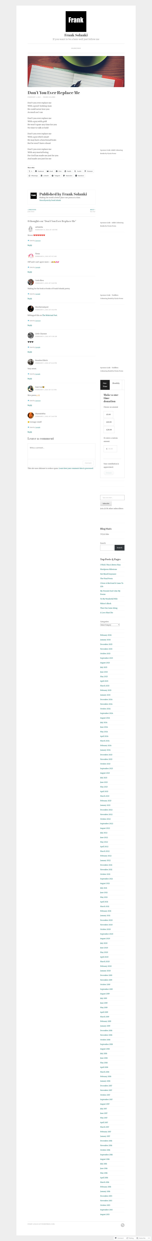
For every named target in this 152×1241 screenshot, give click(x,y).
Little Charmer (41, 334)
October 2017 (105, 1095)
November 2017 (106, 1090)
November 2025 (106, 649)
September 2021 (106, 879)
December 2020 (106, 920)
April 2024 (104, 736)
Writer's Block (105, 603)
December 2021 (106, 865)
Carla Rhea (39, 280)
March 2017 (104, 1127)
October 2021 (105, 874)
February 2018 (105, 1076)
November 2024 (106, 704)
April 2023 (104, 791)
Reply (30, 245)
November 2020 (106, 925)
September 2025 (106, 658)
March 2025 (104, 686)
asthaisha (39, 227)
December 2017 (106, 1086)
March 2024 (105, 741)
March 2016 (104, 1182)
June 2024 (104, 727)
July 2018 (103, 1053)
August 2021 (105, 883)
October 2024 (105, 709)
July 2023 (103, 778)
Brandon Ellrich (41, 360)
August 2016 (105, 1159)
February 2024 (105, 745)
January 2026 (105, 640)
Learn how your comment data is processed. (76, 468)
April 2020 (104, 957)
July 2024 (103, 722)
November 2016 (106, 1145)
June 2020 (104, 948)
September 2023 (106, 768)
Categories (104, 622)
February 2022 (105, 856)
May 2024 (104, 732)
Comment (88, 463)
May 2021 (104, 897)
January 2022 (105, 860)
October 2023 (105, 764)
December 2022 (106, 810)
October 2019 (105, 985)
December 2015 (106, 1196)
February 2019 (105, 1021)
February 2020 (106, 966)
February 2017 (105, 1132)
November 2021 (106, 870)
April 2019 (104, 1012)
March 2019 (104, 1017)
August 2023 (105, 773)
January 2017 (105, 1136)
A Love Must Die (106, 613)
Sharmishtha (40, 414)
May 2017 (103, 1118)
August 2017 (105, 1104)
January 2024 (105, 750)
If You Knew (32, 210)
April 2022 (104, 847)
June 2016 (103, 1168)
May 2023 (104, 787)
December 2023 (106, 755)
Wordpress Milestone (108, 569)
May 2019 (104, 1008)
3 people (37, 294)
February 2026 (105, 635)
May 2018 (104, 1063)
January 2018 (105, 1081)
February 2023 (105, 801)
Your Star (92, 210)
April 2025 (104, 681)
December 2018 (106, 1030)
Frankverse (76, 48)
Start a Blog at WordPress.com (41, 1224)
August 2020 (105, 939)
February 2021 (105, 911)
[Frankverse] (122, 1225)
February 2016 (105, 1187)
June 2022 (104, 837)
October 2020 (105, 929)
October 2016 (105, 1150)
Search (103, 543)
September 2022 (106, 824)
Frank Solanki (76, 35)
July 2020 (103, 943)
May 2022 (104, 842)
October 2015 (105, 1205)
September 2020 (106, 934)
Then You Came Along (108, 608)
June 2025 (104, 672)
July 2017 (103, 1109)
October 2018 (105, 1040)
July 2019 (103, 998)
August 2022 (105, 828)
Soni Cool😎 (39, 387)
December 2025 (106, 644)
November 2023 (106, 759)
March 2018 (104, 1072)
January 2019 (105, 1026)
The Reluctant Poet (49, 315)
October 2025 (105, 654)
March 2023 (104, 796)
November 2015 (106, 1201)
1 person (38, 240)
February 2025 (105, 690)
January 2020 (105, 971)
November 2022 (106, 814)
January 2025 (105, 695)
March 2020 (105, 962)
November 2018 (106, 1035)
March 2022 (105, 851)
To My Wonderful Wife (109, 599)
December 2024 (106, 700)
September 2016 (106, 1155)
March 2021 (104, 906)
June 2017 (103, 1113)
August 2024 (105, 718)
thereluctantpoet (41, 307)
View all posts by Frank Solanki (50, 200)
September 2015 (106, 1210)
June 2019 (104, 1003)
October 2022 (105, 819)
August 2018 (105, 1049)
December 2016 (106, 1141)
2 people (37, 267)
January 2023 (105, 805)
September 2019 (106, 989)
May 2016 (103, 1173)
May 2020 (104, 952)
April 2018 (104, 1067)
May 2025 (104, 677)
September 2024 (106, 713)
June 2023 (104, 782)
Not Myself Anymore (108, 574)
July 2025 (103, 667)
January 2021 (105, 916)
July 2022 (103, 833)
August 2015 (105, 1214)
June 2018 (104, 1058)
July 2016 (103, 1164)
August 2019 (105, 994)
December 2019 (106, 975)
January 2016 (105, 1191)
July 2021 (103, 888)
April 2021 (104, 902)
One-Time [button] (105, 384)
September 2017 (106, 1099)
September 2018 (106, 1044)
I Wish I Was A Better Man (110, 565)
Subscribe (106, 503)
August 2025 (105, 663)
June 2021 (104, 893)
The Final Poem (106, 579)
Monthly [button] (116, 383)
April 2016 (104, 1178)
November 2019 (106, 980)
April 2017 (104, 1122)
